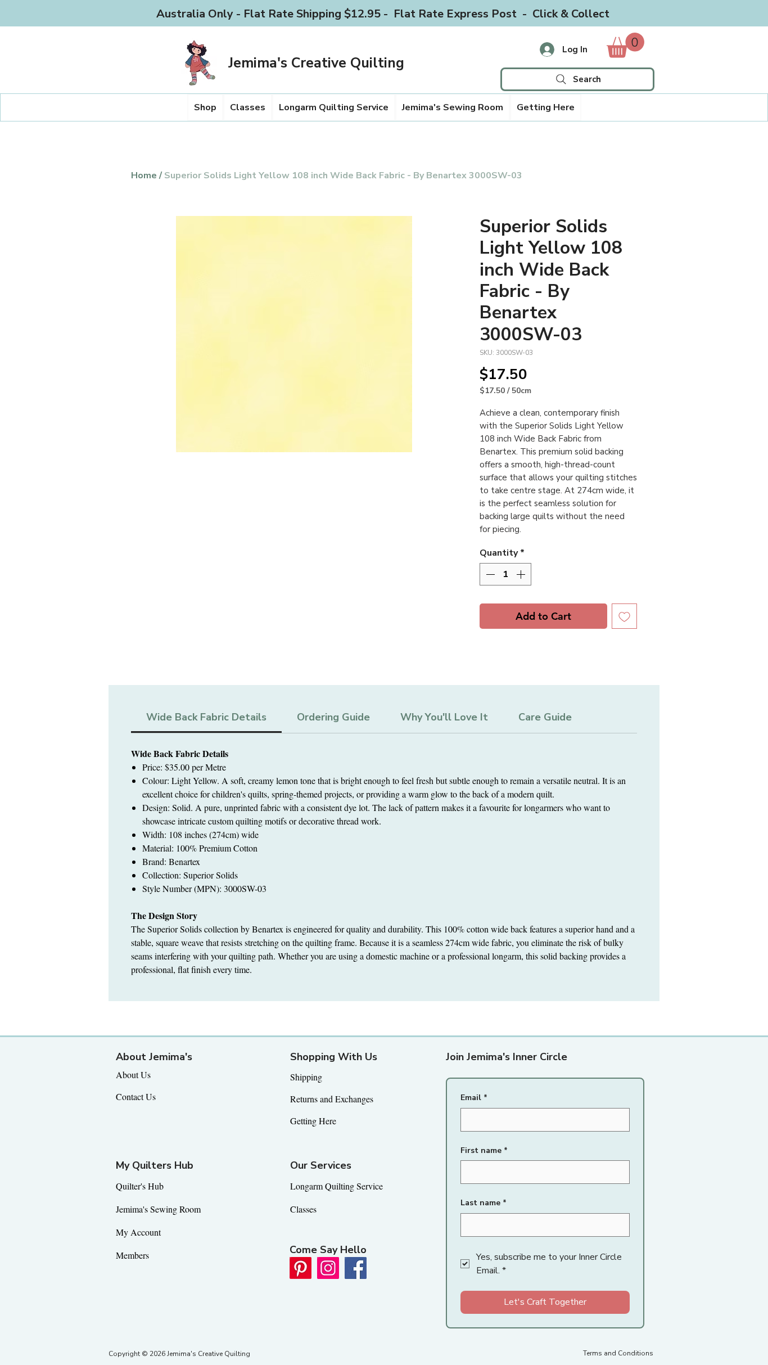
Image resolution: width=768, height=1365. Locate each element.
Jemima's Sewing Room (158, 1209)
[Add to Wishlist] (624, 616)
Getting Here (313, 1121)
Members (132, 1255)
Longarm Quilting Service (336, 1186)
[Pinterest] (300, 1268)
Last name (483, 1202)
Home (144, 175)
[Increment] (522, 574)
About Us (133, 1074)
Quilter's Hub (140, 1186)
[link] (625, 45)
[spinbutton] (505, 574)
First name (484, 1150)
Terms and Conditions (618, 1353)
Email (473, 1097)
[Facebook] (356, 1268)
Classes (303, 1209)
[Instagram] (328, 1268)
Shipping (306, 1077)
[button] (205, 107)
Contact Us (136, 1096)
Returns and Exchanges (331, 1099)
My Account (138, 1232)
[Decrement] (489, 574)
